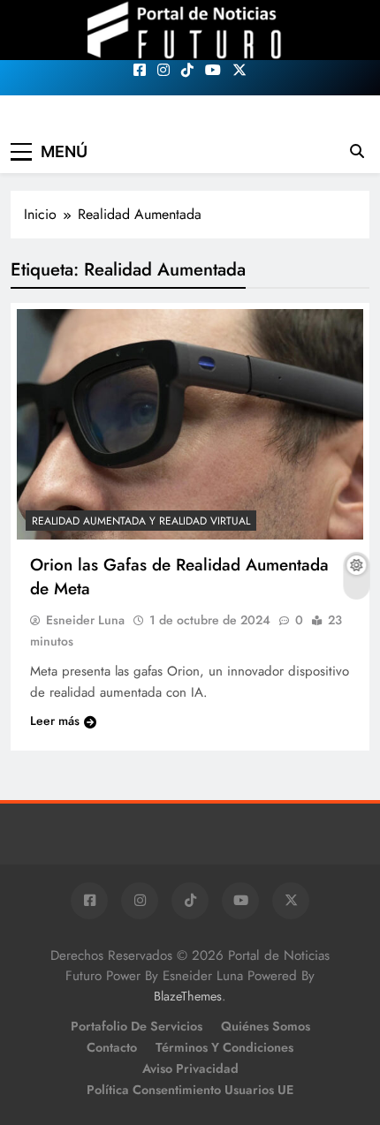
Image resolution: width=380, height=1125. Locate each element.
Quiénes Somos (265, 1026)
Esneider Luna (85, 620)
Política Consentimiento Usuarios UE (190, 1090)
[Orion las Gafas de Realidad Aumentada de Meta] (190, 424)
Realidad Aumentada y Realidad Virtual (141, 521)
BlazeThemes (188, 996)
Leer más (55, 720)
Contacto (112, 1047)
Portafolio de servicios (136, 1026)
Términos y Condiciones (224, 1047)
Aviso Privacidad (190, 1068)
